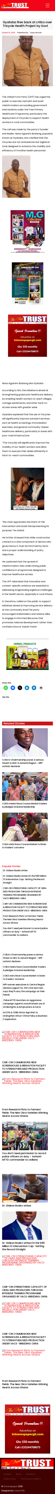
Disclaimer (30, 1474)
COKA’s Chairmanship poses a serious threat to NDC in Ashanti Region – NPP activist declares (23, 763)
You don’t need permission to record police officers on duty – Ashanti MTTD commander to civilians (25, 932)
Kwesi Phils (20, 1490)
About (18, 1474)
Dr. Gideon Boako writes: (15, 870)
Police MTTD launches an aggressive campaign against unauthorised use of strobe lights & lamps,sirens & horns (24, 1003)
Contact (7, 1474)
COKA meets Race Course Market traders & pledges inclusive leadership (24, 805)
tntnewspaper (10, 1486)
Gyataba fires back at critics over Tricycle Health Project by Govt (27, 24)
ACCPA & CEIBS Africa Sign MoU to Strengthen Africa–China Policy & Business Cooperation (25, 1016)
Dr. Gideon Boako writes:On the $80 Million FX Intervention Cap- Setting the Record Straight (24, 879)
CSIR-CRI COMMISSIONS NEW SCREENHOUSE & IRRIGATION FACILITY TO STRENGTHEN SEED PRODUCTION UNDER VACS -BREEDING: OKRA (25, 907)
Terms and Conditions (31, 1479)
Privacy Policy (10, 1479)
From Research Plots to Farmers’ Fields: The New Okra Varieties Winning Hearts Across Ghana (23, 919)
